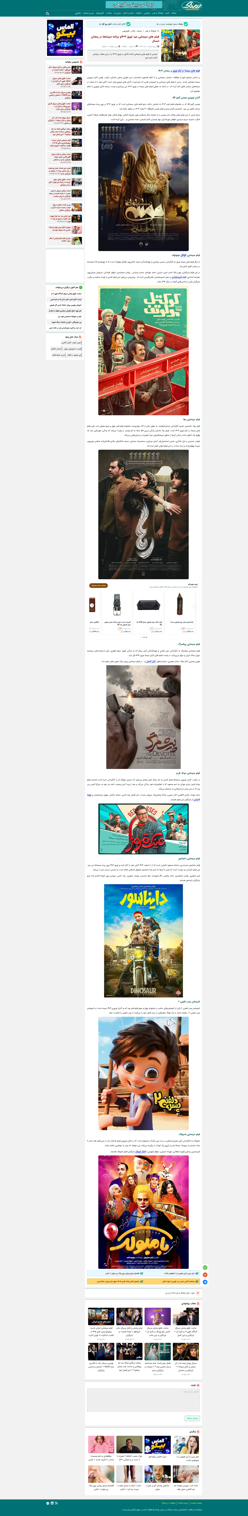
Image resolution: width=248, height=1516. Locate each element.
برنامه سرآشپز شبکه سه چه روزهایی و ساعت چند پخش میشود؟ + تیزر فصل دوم (129, 1366)
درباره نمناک (183, 1503)
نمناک (173, 13)
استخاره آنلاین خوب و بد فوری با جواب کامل (178, 1281)
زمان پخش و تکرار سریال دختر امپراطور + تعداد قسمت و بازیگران (129, 1331)
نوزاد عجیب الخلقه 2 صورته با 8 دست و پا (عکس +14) (129, 1457)
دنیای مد (117, 13)
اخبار (167, 13)
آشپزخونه (100, 13)
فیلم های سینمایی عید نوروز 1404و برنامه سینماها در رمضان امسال (125, 38)
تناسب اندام (128, 13)
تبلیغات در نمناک (168, 1503)
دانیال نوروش (140, 1151)
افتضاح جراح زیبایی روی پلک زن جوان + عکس (122, 1273)
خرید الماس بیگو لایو (157, 1456)
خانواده (139, 13)
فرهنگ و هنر (157, 13)
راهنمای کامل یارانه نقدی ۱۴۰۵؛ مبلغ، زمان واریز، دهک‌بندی (118, 1281)
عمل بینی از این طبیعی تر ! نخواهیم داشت (179, 1273)
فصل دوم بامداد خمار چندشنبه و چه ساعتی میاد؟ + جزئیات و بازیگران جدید (158, 1367)
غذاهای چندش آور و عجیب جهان (157, 1487)
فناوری (77, 13)
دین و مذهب (88, 13)
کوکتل (183, 255)
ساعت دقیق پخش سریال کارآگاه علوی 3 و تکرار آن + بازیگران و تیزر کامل (185, 1331)
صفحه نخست (196, 1503)
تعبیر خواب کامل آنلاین (71, 342)
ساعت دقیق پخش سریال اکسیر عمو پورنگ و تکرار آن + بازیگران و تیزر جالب (157, 1331)
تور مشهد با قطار (74, 355)
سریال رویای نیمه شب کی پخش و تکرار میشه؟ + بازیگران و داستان (186, 1367)
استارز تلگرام (56, 348)
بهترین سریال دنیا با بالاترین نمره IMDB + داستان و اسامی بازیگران (101, 1367)
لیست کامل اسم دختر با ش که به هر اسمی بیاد (66, 299)
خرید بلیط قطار (58, 355)
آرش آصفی (151, 661)
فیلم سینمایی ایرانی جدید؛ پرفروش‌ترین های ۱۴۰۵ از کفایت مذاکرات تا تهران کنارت (101, 1331)
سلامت (109, 13)
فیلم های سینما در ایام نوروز (186, 71)
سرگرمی (147, 13)
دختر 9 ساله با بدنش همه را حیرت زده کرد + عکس (129, 1487)
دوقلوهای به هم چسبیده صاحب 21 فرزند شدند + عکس (101, 1457)
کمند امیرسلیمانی (179, 277)
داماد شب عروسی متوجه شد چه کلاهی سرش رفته (186, 1487)
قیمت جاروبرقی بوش (72, 348)
